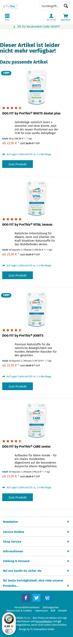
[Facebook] (26, 598)
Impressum (41, 610)
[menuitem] (65, 17)
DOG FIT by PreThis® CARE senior (26, 446)
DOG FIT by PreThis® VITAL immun (27, 224)
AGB (53, 610)
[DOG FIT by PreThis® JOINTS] (36, 309)
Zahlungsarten (51, 607)
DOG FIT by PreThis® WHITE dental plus (31, 113)
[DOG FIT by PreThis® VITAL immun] (36, 198)
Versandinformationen (27, 607)
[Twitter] (36, 598)
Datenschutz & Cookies (19, 610)
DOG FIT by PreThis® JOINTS (22, 335)
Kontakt (62, 610)
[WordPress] (47, 598)
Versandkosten (43, 621)
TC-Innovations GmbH (42, 629)
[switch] (9, 631)
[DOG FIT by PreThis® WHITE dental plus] (36, 87)
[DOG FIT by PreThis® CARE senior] (36, 420)
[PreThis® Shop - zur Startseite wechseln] (18, 6)
